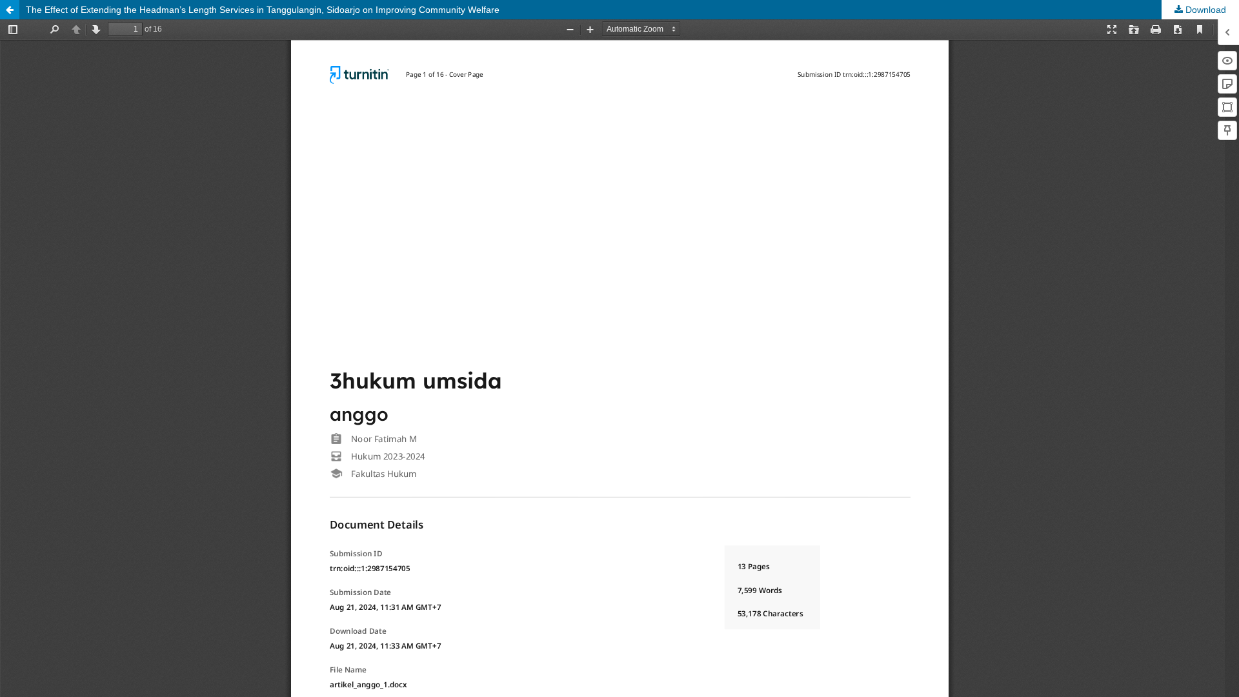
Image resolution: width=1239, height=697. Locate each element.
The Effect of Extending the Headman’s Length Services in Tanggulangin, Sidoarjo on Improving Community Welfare (262, 10)
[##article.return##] (9, 9)
